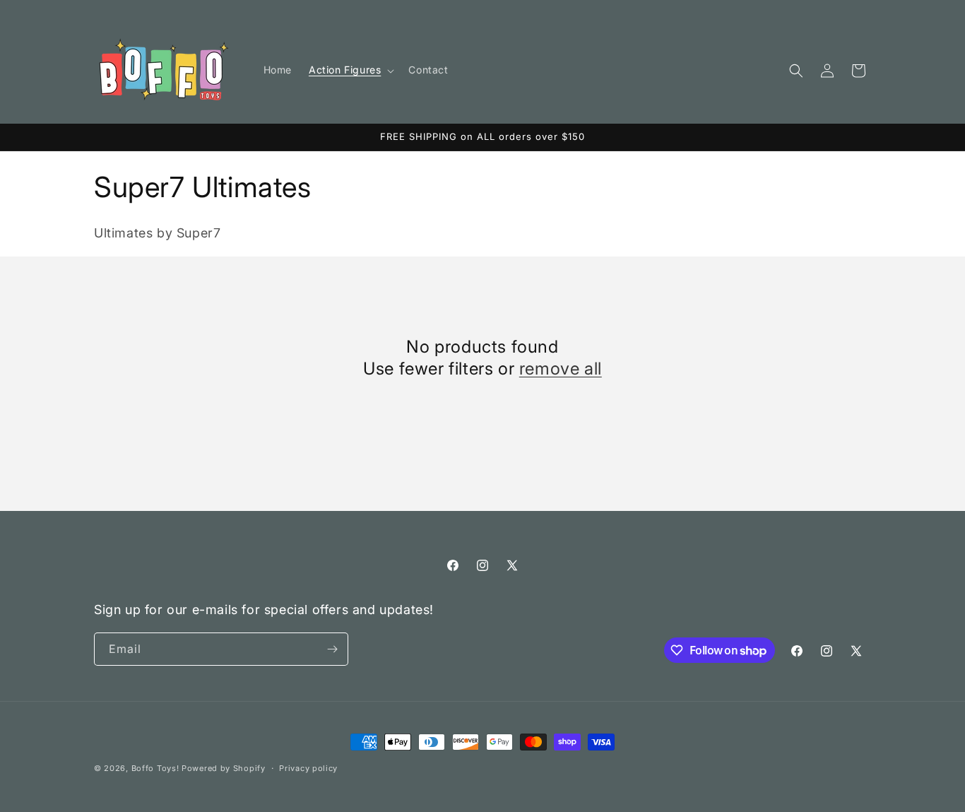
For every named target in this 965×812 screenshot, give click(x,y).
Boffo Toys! (155, 768)
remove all (560, 368)
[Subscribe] (332, 649)
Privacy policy (308, 768)
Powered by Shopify (224, 768)
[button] (350, 70)
